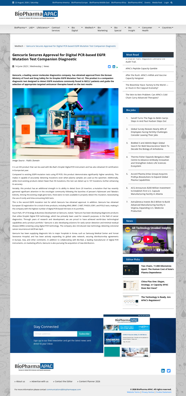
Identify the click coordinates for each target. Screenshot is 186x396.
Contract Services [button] (56, 29)
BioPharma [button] (19, 27)
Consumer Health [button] (147, 29)
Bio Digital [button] (75, 29)
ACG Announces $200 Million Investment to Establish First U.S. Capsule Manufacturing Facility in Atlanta (150, 190)
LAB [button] (31, 27)
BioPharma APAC (135, 2)
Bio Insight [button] (131, 29)
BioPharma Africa (118, 2)
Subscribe (84, 334)
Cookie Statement (163, 392)
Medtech (19, 46)
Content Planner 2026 (89, 381)
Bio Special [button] (117, 29)
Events (147, 2)
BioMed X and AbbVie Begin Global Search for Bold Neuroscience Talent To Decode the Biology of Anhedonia (150, 146)
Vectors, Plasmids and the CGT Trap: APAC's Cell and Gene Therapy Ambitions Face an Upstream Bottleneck (147, 96)
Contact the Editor (64, 381)
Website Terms (133, 392)
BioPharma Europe (79, 2)
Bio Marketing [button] (103, 29)
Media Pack (157, 2)
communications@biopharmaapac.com (64, 389)
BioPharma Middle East (100, 2)
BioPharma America (60, 2)
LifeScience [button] (42, 27)
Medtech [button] (89, 27)
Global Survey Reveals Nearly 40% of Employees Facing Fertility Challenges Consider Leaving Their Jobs (149, 132)
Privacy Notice (148, 392)
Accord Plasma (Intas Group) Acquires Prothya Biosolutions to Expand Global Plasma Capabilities (149, 176)
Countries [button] (167, 27)
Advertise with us (40, 381)
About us (20, 381)
